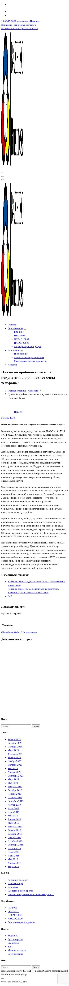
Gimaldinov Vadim (10, 632)
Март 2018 (13, 866)
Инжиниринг (20, 353)
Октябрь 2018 (15, 841)
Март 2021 (13, 779)
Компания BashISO (18, 880)
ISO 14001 (19, 335)
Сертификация (15, 328)
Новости (12, 364)
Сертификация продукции (27, 346)
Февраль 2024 (15, 754)
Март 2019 (13, 823)
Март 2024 (13, 750)
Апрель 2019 (14, 819)
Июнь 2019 (13, 812)
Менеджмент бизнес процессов (30, 361)
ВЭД (10, 946)
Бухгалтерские (15, 939)
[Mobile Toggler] (25, 329)
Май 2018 (13, 859)
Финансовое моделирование (29, 357)
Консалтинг (14, 350)
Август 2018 (14, 848)
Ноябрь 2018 (14, 837)
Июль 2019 (13, 808)
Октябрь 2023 (15, 764)
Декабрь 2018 (15, 834)
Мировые (12, 935)
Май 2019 (13, 815)
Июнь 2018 (13, 855)
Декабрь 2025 (15, 743)
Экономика (13, 943)
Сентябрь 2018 (15, 844)
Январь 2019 (14, 830)
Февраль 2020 (15, 786)
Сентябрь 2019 (15, 801)
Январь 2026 (14, 739)
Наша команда (15, 883)
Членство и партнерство (20, 890)
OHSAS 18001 (21, 339)
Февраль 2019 (15, 826)
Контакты (13, 887)
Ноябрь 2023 (14, 761)
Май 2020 (13, 783)
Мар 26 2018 (8, 418)
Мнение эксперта (17, 950)
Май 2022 (13, 768)
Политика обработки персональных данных (31, 894)
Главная (12, 324)
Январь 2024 (14, 757)
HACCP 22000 (21, 343)
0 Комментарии (29, 632)
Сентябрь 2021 (15, 775)
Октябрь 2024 (15, 746)
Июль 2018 (13, 852)
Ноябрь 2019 (14, 794)
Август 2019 (14, 804)
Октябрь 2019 (15, 797)
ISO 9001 (19, 332)
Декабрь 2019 (15, 790)
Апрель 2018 (14, 863)
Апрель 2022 (14, 772)
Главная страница (17, 390)
